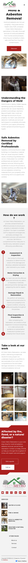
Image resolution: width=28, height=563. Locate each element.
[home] (9, 5)
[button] (24, 5)
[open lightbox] (7, 378)
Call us (8, 467)
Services (14, 543)
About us (14, 540)
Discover (14, 48)
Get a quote (10, 461)
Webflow (5, 560)
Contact (14, 547)
